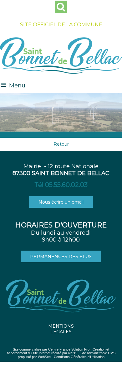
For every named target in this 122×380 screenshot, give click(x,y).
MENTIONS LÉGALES (61, 329)
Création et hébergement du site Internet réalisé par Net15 (58, 351)
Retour (61, 144)
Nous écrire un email (61, 202)
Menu (17, 85)
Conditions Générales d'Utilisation (79, 357)
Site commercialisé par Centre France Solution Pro (51, 349)
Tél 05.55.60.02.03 (61, 185)
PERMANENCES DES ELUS (61, 256)
